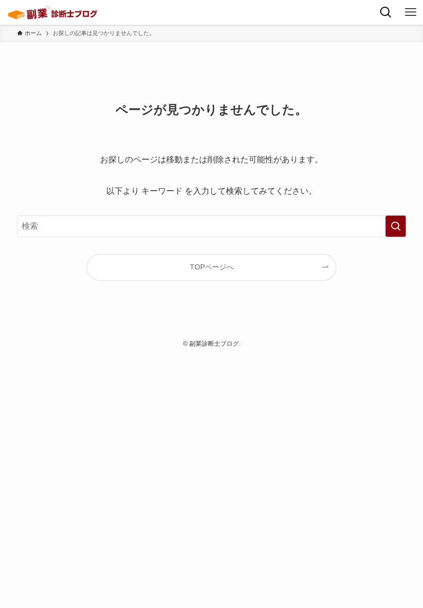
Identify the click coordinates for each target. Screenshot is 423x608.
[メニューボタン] (410, 12)
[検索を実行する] (395, 226)
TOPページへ (212, 267)
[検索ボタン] (385, 12)
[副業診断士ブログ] (52, 12)
